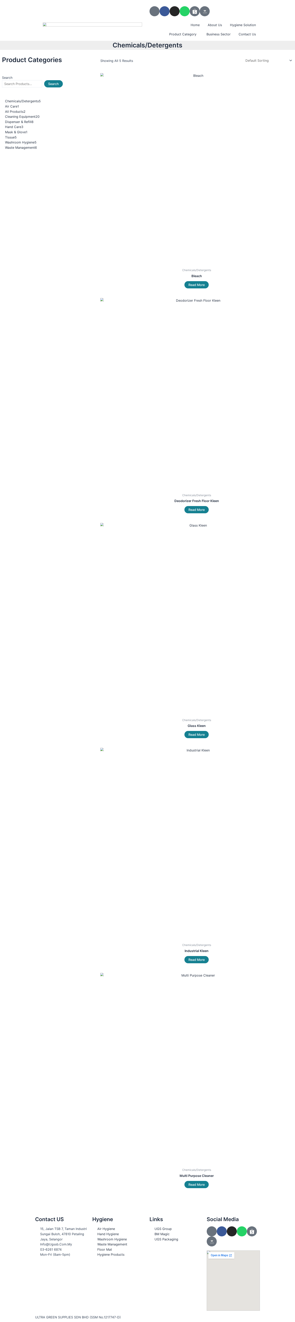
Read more (196, 285)
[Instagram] (175, 11)
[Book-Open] (155, 11)
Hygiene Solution (243, 25)
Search (7, 78)
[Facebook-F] (165, 11)
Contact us (247, 34)
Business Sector (218, 34)
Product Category (182, 34)
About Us (215, 25)
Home (195, 25)
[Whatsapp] (185, 11)
